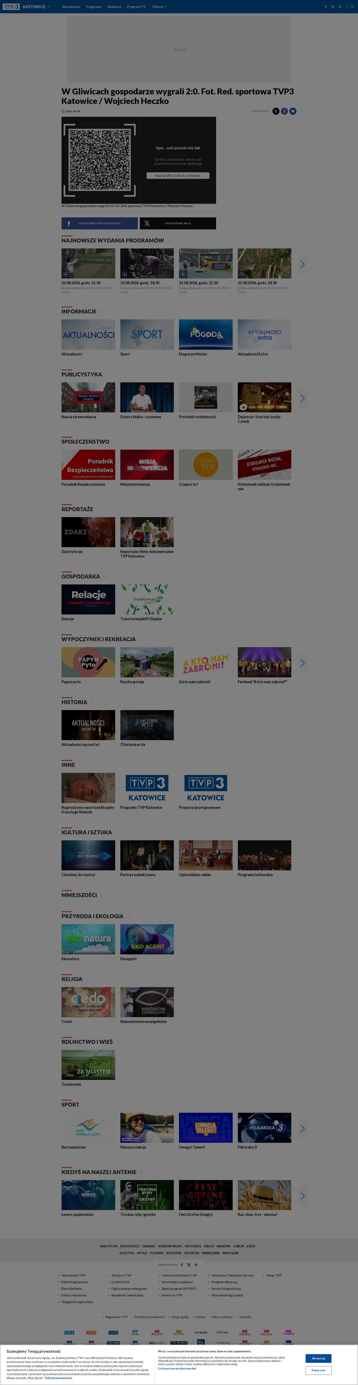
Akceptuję (318, 1358)
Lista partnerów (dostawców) (177, 1368)
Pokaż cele (318, 1370)
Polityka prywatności (58, 1378)
